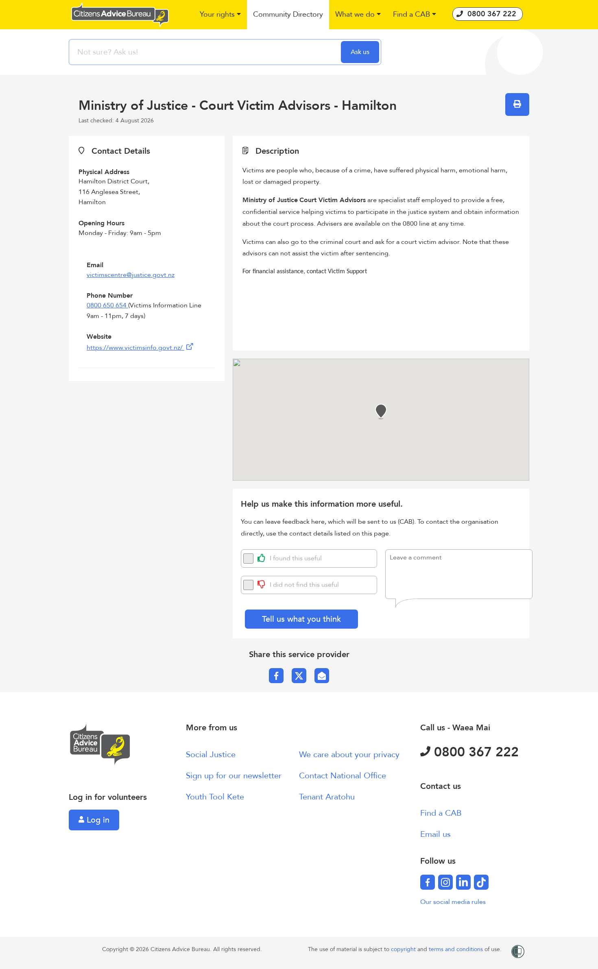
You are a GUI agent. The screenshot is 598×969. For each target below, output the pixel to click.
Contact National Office (342, 775)
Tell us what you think (301, 619)
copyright (404, 949)
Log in (96, 819)
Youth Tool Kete (215, 796)
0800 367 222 (474, 752)
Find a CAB (441, 813)
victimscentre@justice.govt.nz (131, 274)
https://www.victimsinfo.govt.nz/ (135, 347)
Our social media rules (453, 901)
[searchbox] (206, 52)
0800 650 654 (107, 305)
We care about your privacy (349, 754)
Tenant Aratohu (327, 796)
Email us (435, 834)
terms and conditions (457, 949)
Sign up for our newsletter (234, 775)
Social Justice (211, 754)
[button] (220, 15)
